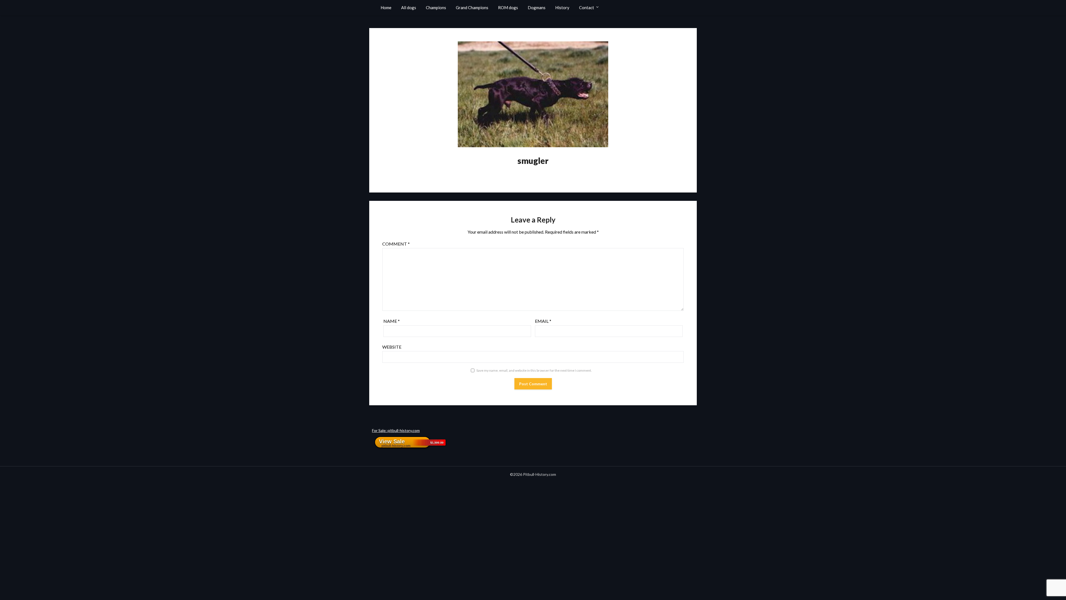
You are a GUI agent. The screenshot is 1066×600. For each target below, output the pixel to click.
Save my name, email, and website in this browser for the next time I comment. (534, 370)
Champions (436, 7)
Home (386, 7)
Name (391, 321)
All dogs (408, 7)
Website (391, 346)
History (562, 7)
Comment (396, 243)
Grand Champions (472, 7)
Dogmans (536, 7)
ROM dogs (508, 7)
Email (543, 321)
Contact (586, 7)
